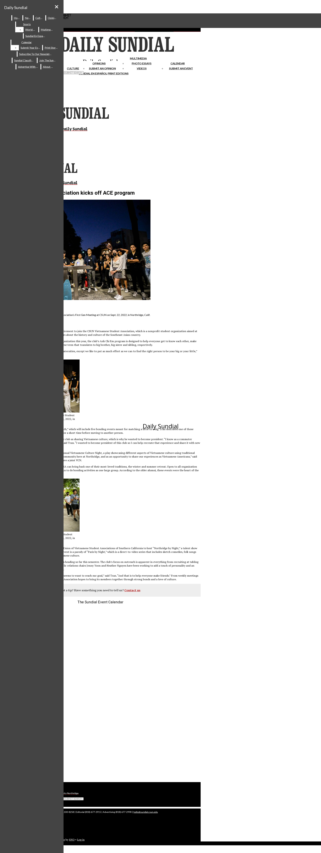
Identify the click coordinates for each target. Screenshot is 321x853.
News (28, 17)
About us (48, 66)
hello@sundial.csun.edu (145, 812)
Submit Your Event (31, 47)
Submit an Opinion (102, 68)
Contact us (132, 590)
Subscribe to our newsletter (36, 54)
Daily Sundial (15, 7)
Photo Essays (141, 63)
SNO (72, 839)
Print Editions (118, 73)
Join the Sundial (48, 60)
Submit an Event (181, 68)
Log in (81, 839)
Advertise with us (28, 66)
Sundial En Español (93, 73)
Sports (27, 24)
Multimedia (138, 58)
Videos (142, 68)
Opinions (99, 63)
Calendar (178, 63)
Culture (39, 17)
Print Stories (52, 47)
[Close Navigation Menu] (56, 7)
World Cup (31, 29)
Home (17, 17)
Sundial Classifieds (24, 60)
